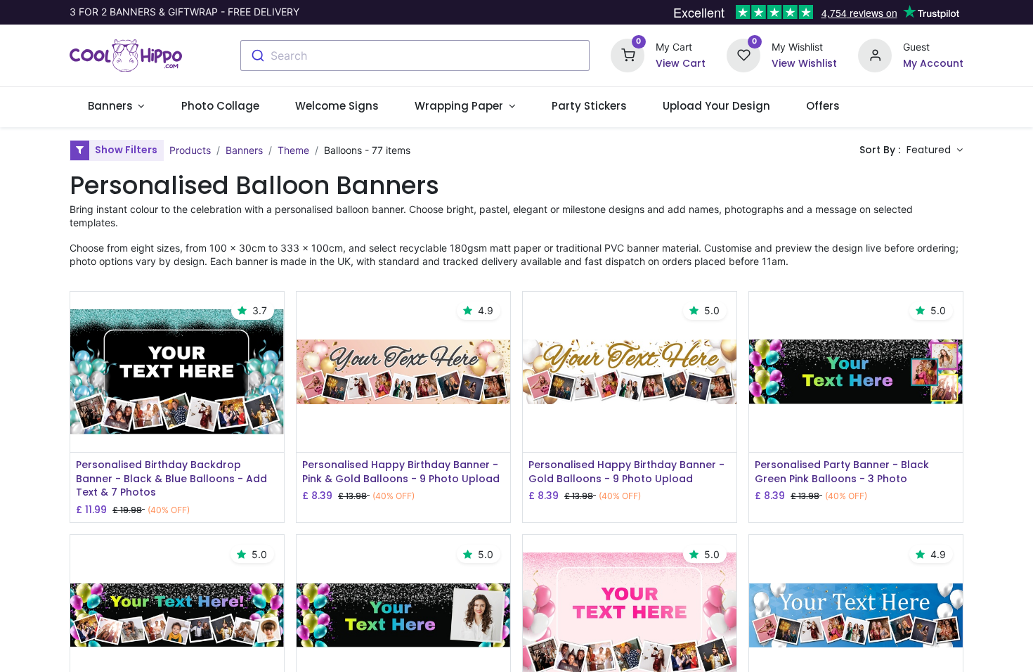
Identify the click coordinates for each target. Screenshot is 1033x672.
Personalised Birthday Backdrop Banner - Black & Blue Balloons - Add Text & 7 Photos (171, 478)
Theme (293, 150)
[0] (627, 54)
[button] (934, 150)
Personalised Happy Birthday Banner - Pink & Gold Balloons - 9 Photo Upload (401, 472)
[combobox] (415, 55)
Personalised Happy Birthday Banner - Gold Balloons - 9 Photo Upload (626, 472)
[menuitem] (220, 105)
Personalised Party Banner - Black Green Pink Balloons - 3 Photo (842, 472)
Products (190, 150)
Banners (244, 150)
